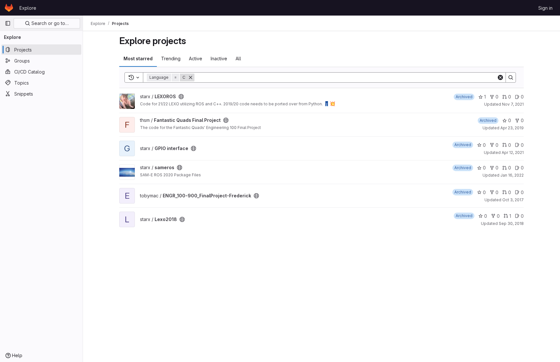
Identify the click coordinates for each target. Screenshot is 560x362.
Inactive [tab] (219, 58)
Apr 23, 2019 (512, 127)
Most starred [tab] (138, 58)
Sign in (545, 8)
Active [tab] (195, 58)
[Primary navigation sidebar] (8, 23)
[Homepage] (9, 8)
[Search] (511, 77)
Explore (27, 8)
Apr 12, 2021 (513, 152)
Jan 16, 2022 (512, 175)
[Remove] (190, 77)
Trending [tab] (171, 58)
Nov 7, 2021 (513, 104)
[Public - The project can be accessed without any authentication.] (181, 96)
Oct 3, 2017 (513, 199)
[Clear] (500, 77)
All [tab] (238, 58)
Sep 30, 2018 (511, 223)
